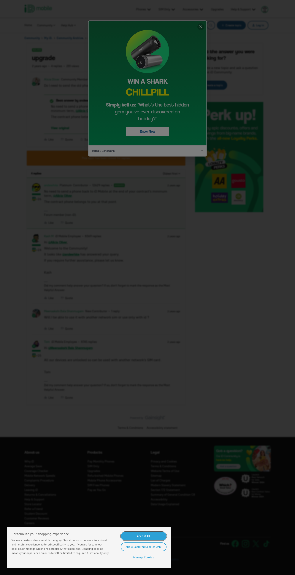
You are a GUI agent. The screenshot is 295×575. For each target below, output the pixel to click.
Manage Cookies (143, 557)
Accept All (143, 536)
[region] (89, 547)
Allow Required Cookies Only (143, 546)
